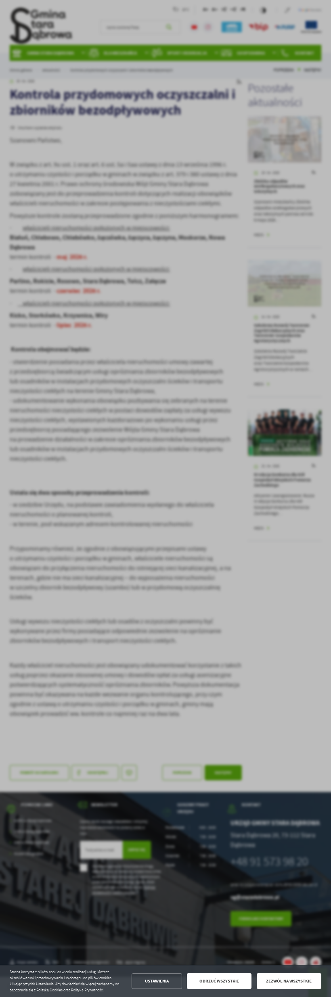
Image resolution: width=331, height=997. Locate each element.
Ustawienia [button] (157, 981)
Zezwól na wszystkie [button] (289, 981)
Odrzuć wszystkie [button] (219, 981)
